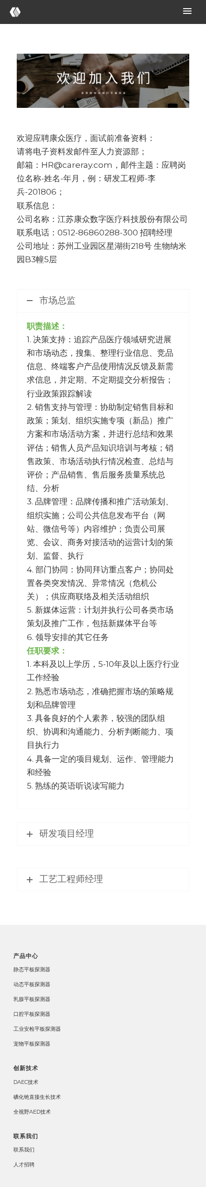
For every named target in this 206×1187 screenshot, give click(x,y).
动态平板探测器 (31, 984)
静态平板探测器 (31, 969)
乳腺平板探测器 (31, 999)
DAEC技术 (25, 1082)
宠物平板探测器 (31, 1043)
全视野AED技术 (32, 1111)
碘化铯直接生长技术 (37, 1097)
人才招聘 (23, 1164)
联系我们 (23, 1149)
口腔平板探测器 (31, 1014)
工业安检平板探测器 (37, 1028)
